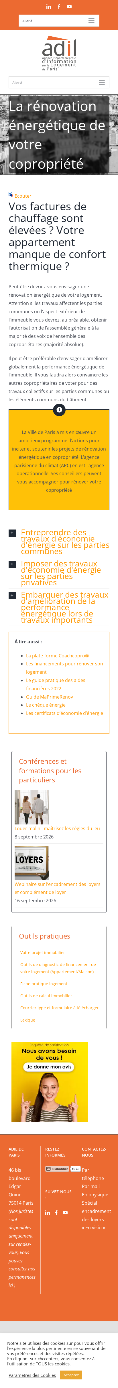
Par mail (91, 1186)
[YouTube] (65, 1212)
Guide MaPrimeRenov (49, 697)
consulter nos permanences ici (22, 1277)
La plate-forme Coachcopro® (57, 656)
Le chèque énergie (46, 705)
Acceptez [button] (71, 1374)
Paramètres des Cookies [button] (32, 1375)
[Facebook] (56, 1212)
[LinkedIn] (47, 1212)
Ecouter (23, 196)
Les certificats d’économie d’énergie (64, 713)
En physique (95, 1194)
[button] (59, 541)
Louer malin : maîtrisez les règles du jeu (57, 828)
